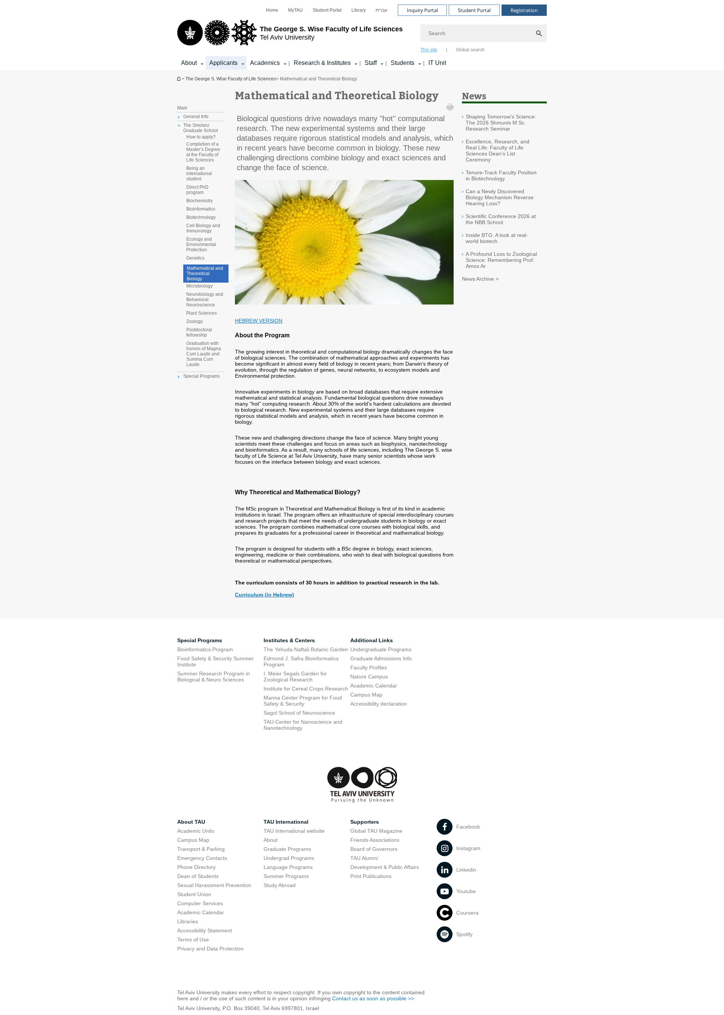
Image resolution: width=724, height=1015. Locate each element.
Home (272, 10)
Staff (371, 63)
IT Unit (437, 63)
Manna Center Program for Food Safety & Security (303, 701)
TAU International (286, 822)
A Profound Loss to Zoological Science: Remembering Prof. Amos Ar (501, 260)
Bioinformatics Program (205, 649)
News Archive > (480, 279)
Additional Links (371, 640)
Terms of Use (193, 940)
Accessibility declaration (378, 704)
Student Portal (327, 10)
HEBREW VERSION (258, 321)
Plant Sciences (201, 313)
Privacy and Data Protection (210, 949)
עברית (381, 10)
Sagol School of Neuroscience (299, 713)
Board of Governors (373, 849)
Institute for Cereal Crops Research (306, 689)
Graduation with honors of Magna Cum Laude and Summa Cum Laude (203, 354)
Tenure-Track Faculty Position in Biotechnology (501, 175)
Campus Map (366, 695)
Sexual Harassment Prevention (214, 885)
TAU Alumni (364, 858)
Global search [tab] (470, 49)
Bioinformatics (200, 209)
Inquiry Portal (422, 10)
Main (182, 108)
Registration (524, 10)
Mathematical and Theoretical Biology (205, 273)
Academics (265, 63)
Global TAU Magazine (376, 831)
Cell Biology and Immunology (203, 228)
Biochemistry (199, 200)
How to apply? (201, 137)
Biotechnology (201, 217)
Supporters (364, 822)
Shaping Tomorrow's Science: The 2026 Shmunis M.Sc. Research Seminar (501, 123)
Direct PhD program (197, 190)
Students (402, 63)
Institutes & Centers (289, 640)
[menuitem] (272, 10)
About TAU (191, 822)
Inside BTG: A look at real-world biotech (497, 238)
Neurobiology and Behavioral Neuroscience (204, 300)
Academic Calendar (373, 686)
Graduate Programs (287, 849)
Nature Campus (369, 677)
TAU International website (294, 831)
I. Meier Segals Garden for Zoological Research (295, 677)
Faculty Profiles (368, 667)
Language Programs (288, 867)
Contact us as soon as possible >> (373, 998)
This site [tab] (428, 49)
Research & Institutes (322, 63)
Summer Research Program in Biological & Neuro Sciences (213, 677)
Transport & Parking (201, 849)
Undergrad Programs (289, 858)
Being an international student (199, 173)
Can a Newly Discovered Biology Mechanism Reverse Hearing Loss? (500, 197)
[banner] (362, 35)
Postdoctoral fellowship (199, 332)
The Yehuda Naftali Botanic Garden (306, 649)
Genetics (195, 258)
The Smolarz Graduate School (200, 128)
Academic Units (195, 831)
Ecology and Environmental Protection (201, 244)
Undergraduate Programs (380, 649)
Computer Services (200, 903)
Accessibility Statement (204, 930)
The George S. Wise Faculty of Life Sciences (231, 79)
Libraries (187, 921)
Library (358, 10)
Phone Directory (196, 867)
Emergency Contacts (202, 858)
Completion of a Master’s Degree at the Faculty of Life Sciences (203, 152)
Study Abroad (280, 885)
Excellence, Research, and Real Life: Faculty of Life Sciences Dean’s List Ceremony (497, 150)
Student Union (194, 894)
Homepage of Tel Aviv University (179, 79)
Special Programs (199, 640)
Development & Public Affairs (384, 867)
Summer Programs (286, 876)
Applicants (223, 63)
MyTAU (295, 10)
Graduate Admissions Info (381, 658)
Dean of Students (198, 876)
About (189, 63)
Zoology (194, 321)
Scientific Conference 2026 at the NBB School (501, 219)
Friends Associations (374, 840)
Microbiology (199, 286)
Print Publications (370, 876)
